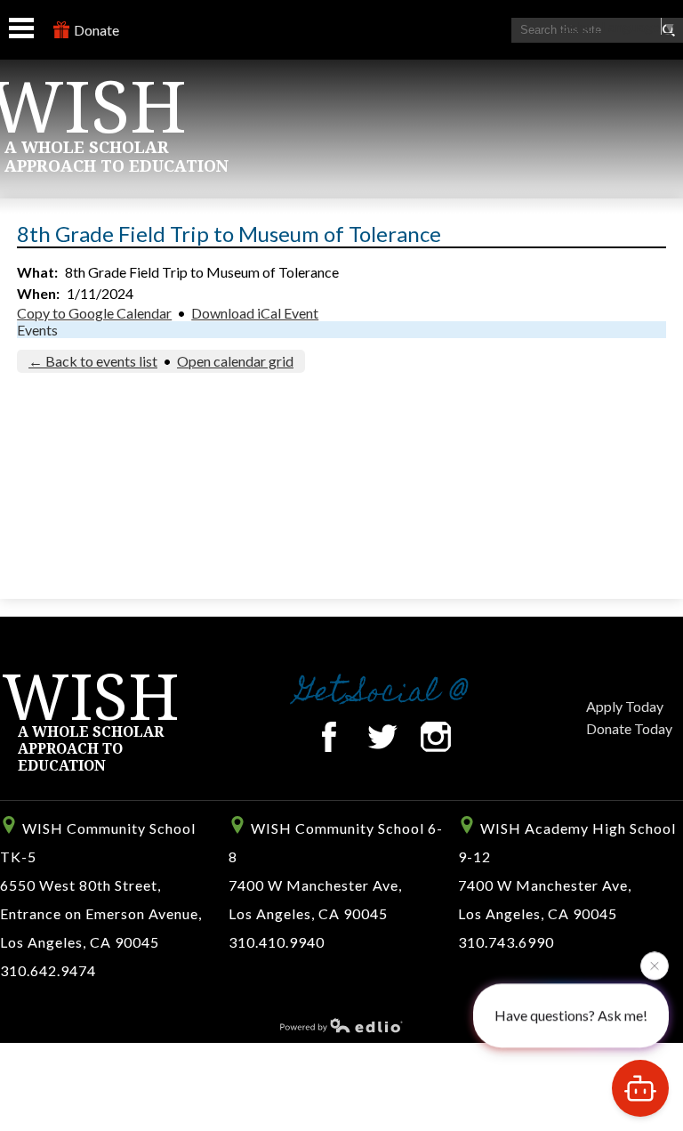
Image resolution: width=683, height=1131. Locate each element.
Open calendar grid (235, 360)
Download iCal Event (254, 312)
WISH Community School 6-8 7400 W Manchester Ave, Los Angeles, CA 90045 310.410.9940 (336, 885)
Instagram (436, 737)
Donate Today (629, 728)
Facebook (329, 737)
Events (37, 329)
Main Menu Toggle (21, 28)
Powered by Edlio (341, 1025)
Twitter (382, 737)
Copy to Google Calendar (94, 312)
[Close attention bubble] (654, 964)
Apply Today (624, 706)
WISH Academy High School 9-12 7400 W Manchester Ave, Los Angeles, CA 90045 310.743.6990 (567, 885)
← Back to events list (92, 360)
